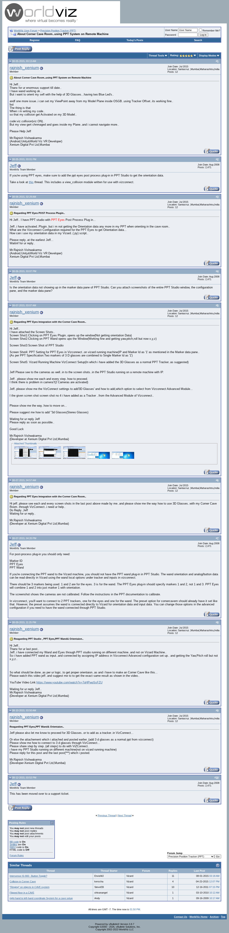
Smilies (13, 844)
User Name (171, 30)
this (31, 182)
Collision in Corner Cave (23, 881)
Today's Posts (135, 40)
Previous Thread (107, 815)
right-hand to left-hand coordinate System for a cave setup (41, 898)
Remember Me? (211, 30)
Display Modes (207, 55)
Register (35, 40)
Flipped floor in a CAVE (22, 892)
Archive (214, 916)
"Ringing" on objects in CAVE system (29, 887)
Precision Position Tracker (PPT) (58, 30)
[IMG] (13, 847)
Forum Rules (17, 855)
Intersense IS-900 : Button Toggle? (28, 876)
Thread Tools (156, 55)
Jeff (13, 165)
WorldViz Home (198, 916)
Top (223, 916)
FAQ (77, 40)
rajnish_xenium (24, 67)
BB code (14, 841)
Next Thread (124, 815)
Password (170, 34)
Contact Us (180, 916)
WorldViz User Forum (25, 30)
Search (198, 40)
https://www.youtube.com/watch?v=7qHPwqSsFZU (69, 682)
